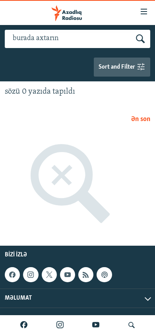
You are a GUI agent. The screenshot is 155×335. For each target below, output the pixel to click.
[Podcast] (104, 274)
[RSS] (85, 274)
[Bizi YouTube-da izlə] (95, 325)
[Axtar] (131, 325)
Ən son (140, 119)
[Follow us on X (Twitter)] (49, 274)
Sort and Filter (117, 67)
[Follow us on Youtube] (67, 274)
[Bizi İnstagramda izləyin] (60, 325)
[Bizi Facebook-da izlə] (24, 325)
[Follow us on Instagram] (30, 274)
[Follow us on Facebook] (12, 274)
